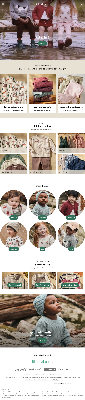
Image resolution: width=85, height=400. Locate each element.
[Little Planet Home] (42, 4)
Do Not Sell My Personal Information (47, 377)
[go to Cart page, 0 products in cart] (82, 4)
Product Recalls (76, 377)
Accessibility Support (55, 380)
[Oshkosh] (35, 369)
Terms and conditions (23, 377)
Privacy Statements (33, 377)
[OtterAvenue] (64, 369)
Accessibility (60, 377)
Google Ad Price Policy (11, 377)
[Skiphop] (50, 369)
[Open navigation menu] (3, 4)
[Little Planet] (42, 362)
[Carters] (21, 369)
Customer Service (44, 380)
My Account (37, 380)
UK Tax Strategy (29, 380)
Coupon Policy (67, 377)
